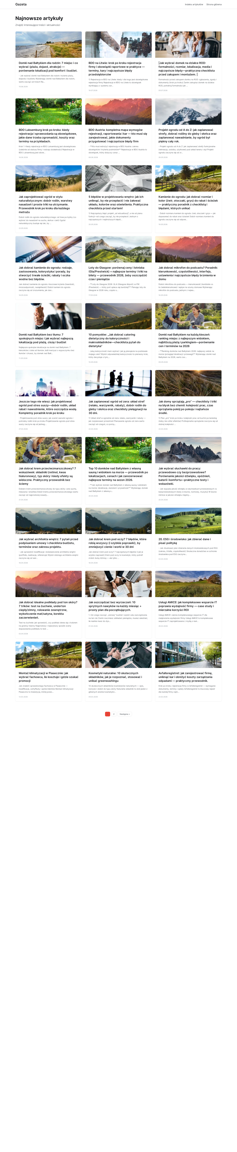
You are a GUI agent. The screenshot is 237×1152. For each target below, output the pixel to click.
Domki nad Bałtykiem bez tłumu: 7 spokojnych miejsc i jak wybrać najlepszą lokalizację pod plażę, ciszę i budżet (46, 338)
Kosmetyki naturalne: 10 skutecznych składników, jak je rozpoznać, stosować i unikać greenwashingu (115, 677)
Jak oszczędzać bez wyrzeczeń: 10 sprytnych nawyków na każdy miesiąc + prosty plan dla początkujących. (115, 606)
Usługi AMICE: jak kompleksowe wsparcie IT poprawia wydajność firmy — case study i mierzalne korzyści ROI (188, 606)
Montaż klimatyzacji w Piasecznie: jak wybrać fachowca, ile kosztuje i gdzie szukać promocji (48, 677)
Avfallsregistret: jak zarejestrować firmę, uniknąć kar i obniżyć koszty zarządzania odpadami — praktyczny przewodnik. (185, 677)
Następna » (125, 714)
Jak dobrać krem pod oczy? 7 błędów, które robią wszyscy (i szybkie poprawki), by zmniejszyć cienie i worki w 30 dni (117, 543)
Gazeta (21, 4)
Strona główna (214, 4)
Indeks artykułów (194, 4)
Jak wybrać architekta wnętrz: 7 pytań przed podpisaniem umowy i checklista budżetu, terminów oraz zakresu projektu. (48, 543)
